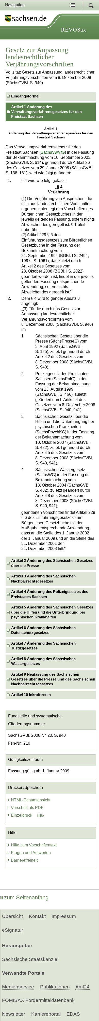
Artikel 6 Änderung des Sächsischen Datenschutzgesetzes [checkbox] (43, 630)
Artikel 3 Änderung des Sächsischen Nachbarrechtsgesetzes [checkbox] (43, 578)
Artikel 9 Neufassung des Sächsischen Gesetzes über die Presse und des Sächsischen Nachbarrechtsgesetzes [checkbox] (53, 679)
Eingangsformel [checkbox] (25, 96)
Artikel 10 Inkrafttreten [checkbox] (31, 695)
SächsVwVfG (53, 152)
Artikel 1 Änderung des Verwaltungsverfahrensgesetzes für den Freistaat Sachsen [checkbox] (46, 112)
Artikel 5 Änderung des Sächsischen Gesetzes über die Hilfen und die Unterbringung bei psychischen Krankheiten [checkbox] (52, 612)
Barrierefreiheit (24, 860)
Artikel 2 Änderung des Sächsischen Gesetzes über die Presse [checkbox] (52, 563)
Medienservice (18, 986)
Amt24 (82, 986)
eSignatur (12, 930)
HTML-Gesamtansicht (30, 800)
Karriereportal (46, 1014)
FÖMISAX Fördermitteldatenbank (38, 1000)
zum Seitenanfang (26, 897)
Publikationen (55, 986)
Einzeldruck (22, 815)
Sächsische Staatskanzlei (30, 959)
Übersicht (12, 916)
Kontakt (37, 916)
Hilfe (40, 815)
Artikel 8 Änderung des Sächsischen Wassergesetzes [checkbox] (43, 661)
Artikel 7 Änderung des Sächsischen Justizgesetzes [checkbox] (43, 645)
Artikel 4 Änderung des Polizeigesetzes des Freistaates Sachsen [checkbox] (49, 594)
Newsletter (13, 1014)
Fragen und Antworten (31, 852)
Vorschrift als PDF (27, 807)
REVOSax (73, 29)
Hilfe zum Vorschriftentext (34, 845)
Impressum (64, 916)
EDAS (73, 1014)
